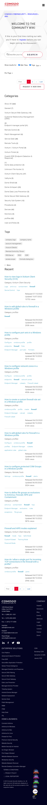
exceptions (8, 512)
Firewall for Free (7, 736)
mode (14, 536)
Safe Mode (27, 536)
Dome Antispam (11, 187)
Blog (38, 612)
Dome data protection (13, 165)
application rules (10, 450)
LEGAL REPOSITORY (12, 776)
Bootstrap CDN (39, 651)
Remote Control (11, 130)
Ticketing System (7, 689)
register (22, 39)
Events (39, 615)
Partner (39, 632)
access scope (10, 259)
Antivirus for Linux (7, 733)
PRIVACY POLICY (11, 773)
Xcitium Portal (10, 152)
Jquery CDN (38, 658)
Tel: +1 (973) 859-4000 (9, 618)
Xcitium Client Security (14, 174)
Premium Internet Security (10, 740)
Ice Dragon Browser (8, 750)
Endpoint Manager (11, 350)
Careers (39, 629)
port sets (23, 350)
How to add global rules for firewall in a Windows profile (22, 434)
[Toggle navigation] (43, 5)
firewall (32, 286)
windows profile (19, 342)
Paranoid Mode (10, 543)
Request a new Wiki (32, 87)
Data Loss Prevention (8, 682)
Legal (38, 622)
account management (13, 243)
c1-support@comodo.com (10, 633)
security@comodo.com (9, 638)
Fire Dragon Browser (8, 753)
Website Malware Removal (10, 763)
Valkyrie (8, 178)
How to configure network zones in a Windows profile (21, 367)
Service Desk (10, 139)
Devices (8, 210)
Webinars (40, 619)
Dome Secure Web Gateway (16, 196)
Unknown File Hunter (13, 169)
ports (27, 572)
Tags (33, 65)
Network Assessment (8, 696)
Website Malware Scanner (10, 756)
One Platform (6, 652)
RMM (3, 706)
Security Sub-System (13, 201)
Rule (23, 346)
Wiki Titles (24, 65)
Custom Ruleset (10, 539)
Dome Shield (10, 183)
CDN (35, 648)
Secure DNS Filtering (8, 672)
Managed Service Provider (10, 686)
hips (18, 290)
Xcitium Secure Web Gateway (16, 113)
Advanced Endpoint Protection (11, 656)
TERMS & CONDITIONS (10, 770)
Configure (8, 342)
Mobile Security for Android (10, 746)
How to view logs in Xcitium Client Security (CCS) (20, 277)
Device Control (10, 290)
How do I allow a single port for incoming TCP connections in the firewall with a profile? (23, 561)
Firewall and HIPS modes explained (21, 528)
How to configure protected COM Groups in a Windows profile (23, 467)
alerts (36, 476)
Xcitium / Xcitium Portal (14, 148)
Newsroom (40, 609)
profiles (7, 218)
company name (25, 240)
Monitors (8, 214)
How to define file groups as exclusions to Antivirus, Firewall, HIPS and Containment (22, 494)
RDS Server (9, 255)
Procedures (9, 205)
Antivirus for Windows (8, 726)
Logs (6, 286)
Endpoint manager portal (15, 125)
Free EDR (5, 659)
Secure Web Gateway (8, 676)
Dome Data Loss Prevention (16, 192)
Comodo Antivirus (7, 723)
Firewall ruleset (33, 383)
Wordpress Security (8, 760)
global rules (22, 450)
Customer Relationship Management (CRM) (19, 118)
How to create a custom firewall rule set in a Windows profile (22, 400)
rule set (22, 413)
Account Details (11, 247)
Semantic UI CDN (39, 655)
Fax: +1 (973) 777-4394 (9, 622)
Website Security (7, 743)
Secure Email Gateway (9, 679)
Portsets (31, 350)
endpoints (8, 346)
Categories (11, 96)
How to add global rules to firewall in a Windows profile (22, 307)
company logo (11, 240)
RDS (19, 255)
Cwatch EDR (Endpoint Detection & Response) (18, 157)
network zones (26, 379)
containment (22, 286)
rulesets (22, 383)
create (27, 409)
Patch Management (12, 134)
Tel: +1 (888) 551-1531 (9, 614)
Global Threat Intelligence (10, 666)
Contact (39, 625)
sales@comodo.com (8, 627)
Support (39, 605)
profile (29, 342)
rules (31, 508)
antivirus (13, 286)
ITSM (3, 709)
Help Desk (5, 712)
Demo (38, 635)
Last (41, 81)
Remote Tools (10, 143)
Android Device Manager (9, 692)
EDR (26, 255)
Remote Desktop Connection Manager (14, 766)
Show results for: (11, 65)
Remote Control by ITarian (15, 251)
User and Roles (11, 223)
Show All (8, 104)
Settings (7, 476)
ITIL (3, 715)
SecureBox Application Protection (12, 662)
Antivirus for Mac (7, 730)
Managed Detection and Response (12, 669)
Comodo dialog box (26, 259)
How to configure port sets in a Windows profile (23, 333)
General (8, 108)
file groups (18, 512)
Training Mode (23, 539)
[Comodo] (11, 5)
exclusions (23, 508)
